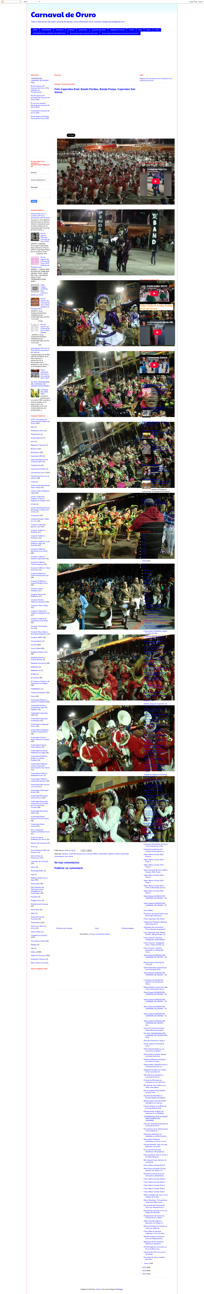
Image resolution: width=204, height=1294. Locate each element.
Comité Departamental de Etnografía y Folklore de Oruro (40, 510)
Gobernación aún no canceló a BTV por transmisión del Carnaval (40, 216)
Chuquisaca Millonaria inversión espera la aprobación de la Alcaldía (160, 448)
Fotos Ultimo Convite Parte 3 (154, 1185)
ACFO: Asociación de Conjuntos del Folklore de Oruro (40, 421)
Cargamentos (36, 465)
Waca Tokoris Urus (38, 963)
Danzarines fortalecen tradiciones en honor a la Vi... (155, 1140)
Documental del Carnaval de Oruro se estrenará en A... (154, 1206)
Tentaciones (60, 30)
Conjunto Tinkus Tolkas (39, 605)
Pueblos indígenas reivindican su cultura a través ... (155, 1060)
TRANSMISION (46, 30)
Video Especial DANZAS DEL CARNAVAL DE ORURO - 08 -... (155, 898)
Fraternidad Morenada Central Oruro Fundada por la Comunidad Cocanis (39, 804)
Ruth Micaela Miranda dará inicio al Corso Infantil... (154, 824)
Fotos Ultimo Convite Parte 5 (154, 1179)
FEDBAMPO (35, 689)
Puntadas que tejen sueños (154, 692)
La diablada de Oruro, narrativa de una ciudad (155, 796)
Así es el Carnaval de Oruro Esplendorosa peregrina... (154, 1029)
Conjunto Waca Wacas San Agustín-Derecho (39, 633)
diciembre (148, 570)
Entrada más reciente (64, 928)
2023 (144, 545)
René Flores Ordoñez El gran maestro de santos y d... (155, 1169)
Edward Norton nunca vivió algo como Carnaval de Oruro (155, 988)
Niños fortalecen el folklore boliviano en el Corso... (154, 786)
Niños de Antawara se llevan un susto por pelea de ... (155, 1227)
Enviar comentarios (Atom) (100, 934)
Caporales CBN (36, 456)
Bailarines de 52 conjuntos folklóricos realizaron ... (153, 1243)
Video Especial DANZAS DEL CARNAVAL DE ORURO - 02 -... (155, 1009)
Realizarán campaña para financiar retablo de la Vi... (154, 658)
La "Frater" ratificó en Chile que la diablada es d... (155, 807)
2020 (144, 554)
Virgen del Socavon (38, 955)
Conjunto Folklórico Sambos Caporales (38, 558)
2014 (144, 1270)
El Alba (33, 674)
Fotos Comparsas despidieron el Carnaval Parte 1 (155, 741)
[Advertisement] (101, 55)
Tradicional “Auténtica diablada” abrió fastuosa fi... (155, 923)
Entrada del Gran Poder (151, 465)
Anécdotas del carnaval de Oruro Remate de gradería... (155, 928)
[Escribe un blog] (84, 850)
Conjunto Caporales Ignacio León (38, 526)
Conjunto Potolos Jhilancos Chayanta (38, 601)
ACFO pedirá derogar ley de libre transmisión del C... (154, 627)
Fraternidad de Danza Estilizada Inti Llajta (39, 752)
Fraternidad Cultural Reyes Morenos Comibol (40, 738)
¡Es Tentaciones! (150, 756)
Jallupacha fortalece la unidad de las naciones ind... (155, 1071)
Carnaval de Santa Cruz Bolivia (154, 422)
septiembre (148, 580)
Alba (32, 427)
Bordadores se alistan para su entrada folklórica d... (155, 642)
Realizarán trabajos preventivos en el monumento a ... (155, 653)
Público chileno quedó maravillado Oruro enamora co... (155, 687)
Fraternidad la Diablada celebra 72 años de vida (155, 632)
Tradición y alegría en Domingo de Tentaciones (155, 776)
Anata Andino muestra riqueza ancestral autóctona (155, 1055)
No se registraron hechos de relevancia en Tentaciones (154, 765)
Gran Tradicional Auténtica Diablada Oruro (40, 831)
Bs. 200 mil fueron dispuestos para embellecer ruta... (155, 674)
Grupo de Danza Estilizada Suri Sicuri (38, 838)
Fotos (140, 30)
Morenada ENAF (37, 871)
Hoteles (145, 444)
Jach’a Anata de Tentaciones (37, 857)
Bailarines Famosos (38, 445)
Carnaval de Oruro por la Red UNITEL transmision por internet (40, 350)
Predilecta (71, 30)
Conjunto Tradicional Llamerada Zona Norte (39, 620)
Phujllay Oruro (36, 900)
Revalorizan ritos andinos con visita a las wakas (155, 1086)
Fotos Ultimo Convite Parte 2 (154, 1188)
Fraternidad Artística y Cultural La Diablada (39, 701)
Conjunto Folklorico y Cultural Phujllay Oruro (39, 582)
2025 (144, 538)
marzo (146, 599)
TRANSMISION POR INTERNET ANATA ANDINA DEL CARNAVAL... (156, 1118)
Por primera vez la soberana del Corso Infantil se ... (156, 1130)
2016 (144, 567)
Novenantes (35, 884)
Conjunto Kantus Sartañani (37, 590)
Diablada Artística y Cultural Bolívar (38, 658)
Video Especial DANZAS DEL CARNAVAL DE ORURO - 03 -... (155, 1001)
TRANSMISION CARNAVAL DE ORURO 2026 (40, 80)
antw (32, 441)
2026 (144, 535)
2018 (144, 561)
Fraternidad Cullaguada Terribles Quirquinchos (40, 731)
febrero (147, 602)
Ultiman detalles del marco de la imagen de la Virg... (156, 1196)
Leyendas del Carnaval (39, 861)
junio (146, 589)
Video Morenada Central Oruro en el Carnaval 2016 (155, 969)
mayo (146, 593)
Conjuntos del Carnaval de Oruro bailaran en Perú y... (154, 637)
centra (33, 482)
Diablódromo (35, 670)
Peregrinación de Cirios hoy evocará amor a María (154, 1217)
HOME (35, 30)
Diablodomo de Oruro (150, 479)
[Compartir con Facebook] (88, 850)
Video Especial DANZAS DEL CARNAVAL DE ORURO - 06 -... (155, 957)
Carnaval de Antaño (38, 469)
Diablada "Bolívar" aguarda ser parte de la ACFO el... (155, 710)
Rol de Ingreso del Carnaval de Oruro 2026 (84, 33)
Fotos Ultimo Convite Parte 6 (154, 1165)
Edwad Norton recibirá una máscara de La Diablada (154, 1112)
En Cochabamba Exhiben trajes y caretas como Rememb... (155, 668)
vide (32, 948)
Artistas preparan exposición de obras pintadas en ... (155, 705)
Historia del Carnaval (38, 843)
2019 (144, 558)
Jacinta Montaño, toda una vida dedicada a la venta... (155, 1145)
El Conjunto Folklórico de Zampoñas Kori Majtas (40, 682)
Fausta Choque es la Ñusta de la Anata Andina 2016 (155, 1107)
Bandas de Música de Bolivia (154, 408)
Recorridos (35, 910)
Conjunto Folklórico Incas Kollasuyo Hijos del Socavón (40, 543)
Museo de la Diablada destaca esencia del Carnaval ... (155, 781)
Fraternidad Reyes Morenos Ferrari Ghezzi (40, 818)
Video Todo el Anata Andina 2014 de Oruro (156, 307)
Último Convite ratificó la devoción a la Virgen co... (154, 1222)
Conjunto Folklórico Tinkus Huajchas (38, 563)
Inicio (97, 928)
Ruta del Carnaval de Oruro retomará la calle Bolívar (154, 1175)
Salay (33, 913)
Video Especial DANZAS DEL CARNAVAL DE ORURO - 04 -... (155, 994)
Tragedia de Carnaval (39, 935)
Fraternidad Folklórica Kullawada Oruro (39, 774)
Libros (33, 867)
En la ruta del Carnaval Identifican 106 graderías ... (155, 1151)
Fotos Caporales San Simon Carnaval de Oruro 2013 (45, 374)
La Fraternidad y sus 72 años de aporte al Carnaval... (155, 606)
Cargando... (144, 524)
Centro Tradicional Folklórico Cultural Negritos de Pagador (38, 499)
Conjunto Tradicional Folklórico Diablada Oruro (40, 612)
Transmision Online (38, 941)
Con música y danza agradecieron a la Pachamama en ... (151, 813)
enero (146, 1263)
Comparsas (35, 515)
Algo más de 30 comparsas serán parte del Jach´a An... (155, 819)
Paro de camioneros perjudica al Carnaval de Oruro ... (156, 1125)
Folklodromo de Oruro (151, 500)
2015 (144, 1267)
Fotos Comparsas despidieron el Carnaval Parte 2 (155, 736)
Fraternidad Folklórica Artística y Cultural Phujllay (39, 758)
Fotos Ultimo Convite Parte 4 (154, 1182)
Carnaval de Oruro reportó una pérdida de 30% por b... (155, 746)
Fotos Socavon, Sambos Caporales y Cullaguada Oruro (153, 950)
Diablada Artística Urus (39, 652)
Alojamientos (35, 434)
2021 (144, 551)
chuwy (98, 1289)
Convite (131, 30)
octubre (147, 576)
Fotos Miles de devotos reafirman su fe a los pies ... (155, 1232)
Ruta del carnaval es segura (154, 1040)
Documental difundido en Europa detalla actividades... (155, 1097)
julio (146, 586)
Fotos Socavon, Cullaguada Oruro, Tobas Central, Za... (155, 944)
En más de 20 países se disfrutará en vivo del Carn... (155, 1081)
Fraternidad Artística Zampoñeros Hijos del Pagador (39, 707)
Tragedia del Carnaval (117, 30)
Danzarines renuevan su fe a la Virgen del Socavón (155, 1212)
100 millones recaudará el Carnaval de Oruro (153, 1076)
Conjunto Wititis (36, 637)
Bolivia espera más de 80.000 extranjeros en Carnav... (155, 1102)
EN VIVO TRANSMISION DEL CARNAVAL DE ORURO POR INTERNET (40, 384)
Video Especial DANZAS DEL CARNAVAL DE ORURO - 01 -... (155, 1016)
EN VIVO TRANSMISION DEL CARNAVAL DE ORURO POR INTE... (155, 1035)
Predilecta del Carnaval (39, 904)
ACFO (157, 30)
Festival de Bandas (38, 692)
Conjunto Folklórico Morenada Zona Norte (39, 550)
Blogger (120, 1289)
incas (33, 847)
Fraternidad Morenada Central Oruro (39, 797)
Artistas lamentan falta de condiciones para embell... (154, 751)
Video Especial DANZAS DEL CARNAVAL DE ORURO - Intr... (154, 1023)
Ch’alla (33, 504)
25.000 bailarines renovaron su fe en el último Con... (155, 1248)
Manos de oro (149, 701)
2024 (144, 542)
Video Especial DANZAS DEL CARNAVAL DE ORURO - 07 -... (155, 905)
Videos (148, 30)
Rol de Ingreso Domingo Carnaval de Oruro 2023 (40, 117)
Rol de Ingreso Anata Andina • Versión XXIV (155, 1091)
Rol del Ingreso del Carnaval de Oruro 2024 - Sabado (45, 328)
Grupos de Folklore (150, 430)
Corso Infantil (36, 648)
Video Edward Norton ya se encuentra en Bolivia (154, 1050)
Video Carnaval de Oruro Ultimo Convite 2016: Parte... (156, 871)
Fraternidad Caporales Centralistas (39, 720)
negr (32, 874)
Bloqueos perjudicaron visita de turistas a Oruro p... (155, 801)
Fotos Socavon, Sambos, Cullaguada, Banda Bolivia (154, 939)
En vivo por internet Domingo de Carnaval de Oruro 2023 (40, 105)
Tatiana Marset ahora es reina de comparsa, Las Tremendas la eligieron (159, 391)
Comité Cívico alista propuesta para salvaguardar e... (155, 648)
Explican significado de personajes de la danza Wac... (153, 680)
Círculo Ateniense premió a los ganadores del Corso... (155, 616)
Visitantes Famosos (38, 959)
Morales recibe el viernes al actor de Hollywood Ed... (154, 1237)
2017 (144, 564)
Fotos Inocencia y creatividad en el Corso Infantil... (156, 715)
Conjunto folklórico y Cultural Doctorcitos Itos (40, 574)
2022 (144, 548)
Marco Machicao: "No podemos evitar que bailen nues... (155, 1201)
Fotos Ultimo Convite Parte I (154, 1192)
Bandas (65, 854)
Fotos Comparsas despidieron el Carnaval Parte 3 (155, 731)
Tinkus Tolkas (36, 932)
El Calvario (35, 678)
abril (146, 596)
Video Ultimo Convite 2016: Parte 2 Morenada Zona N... (155, 887)
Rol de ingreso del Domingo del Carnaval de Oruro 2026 (120, 33)
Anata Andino (83, 30)
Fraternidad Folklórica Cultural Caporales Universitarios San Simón (40, 766)
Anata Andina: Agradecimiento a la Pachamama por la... (156, 1066)
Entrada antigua (128, 928)
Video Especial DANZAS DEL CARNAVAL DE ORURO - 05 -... (155, 975)
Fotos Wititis (148, 910)
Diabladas (34, 667)
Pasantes (34, 897)
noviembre (148, 573)
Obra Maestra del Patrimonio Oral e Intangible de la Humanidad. (37, 890)
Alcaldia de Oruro (37, 431)
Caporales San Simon (99, 30)
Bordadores (35, 452)
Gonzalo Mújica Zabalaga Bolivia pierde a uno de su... (155, 611)
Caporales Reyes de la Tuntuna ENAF (83, 854)
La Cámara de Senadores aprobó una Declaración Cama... (153, 982)
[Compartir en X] (86, 850)
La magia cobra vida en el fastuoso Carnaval (153, 840)
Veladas (34, 945)
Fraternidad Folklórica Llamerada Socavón (39, 780)
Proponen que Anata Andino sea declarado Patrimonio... (156, 915)
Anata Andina (36, 438)
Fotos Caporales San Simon (154, 919)
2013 (144, 1274)
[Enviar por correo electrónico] (82, 850)
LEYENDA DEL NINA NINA (44, 392)
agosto (147, 583)
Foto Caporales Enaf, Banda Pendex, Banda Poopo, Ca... (155, 933)
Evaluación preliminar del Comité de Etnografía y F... (154, 850)
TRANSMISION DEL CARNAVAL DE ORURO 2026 (49, 33)
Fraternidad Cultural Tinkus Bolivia (38, 746)
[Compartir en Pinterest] (91, 850)
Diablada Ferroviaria (38, 663)
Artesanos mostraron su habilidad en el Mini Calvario (155, 1135)
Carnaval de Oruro (63, 14)
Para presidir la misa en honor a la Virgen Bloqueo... (156, 1156)
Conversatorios (36, 641)
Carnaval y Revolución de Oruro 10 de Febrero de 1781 (156, 845)
